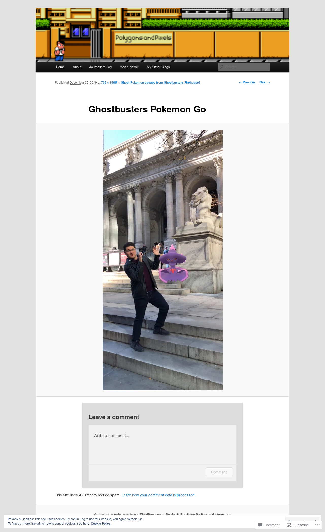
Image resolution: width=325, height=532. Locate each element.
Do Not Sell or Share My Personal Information (198, 514)
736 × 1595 (109, 82)
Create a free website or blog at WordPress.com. (129, 514)
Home (60, 66)
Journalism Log (100, 66)
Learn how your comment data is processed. (159, 494)
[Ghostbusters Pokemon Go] (162, 260)
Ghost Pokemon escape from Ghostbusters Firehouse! (160, 82)
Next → (264, 82)
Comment (219, 472)
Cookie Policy (101, 523)
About (77, 66)
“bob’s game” (129, 66)
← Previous (247, 82)
